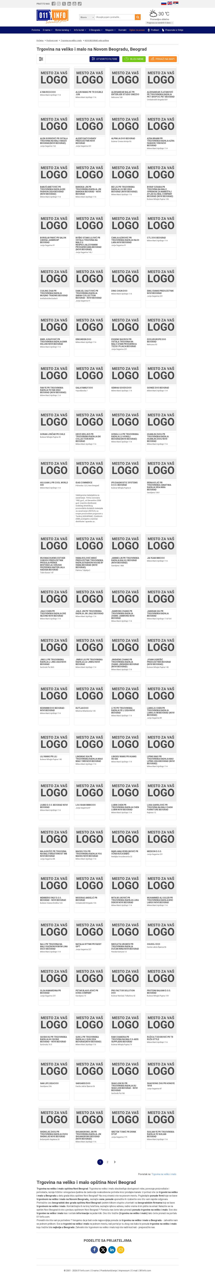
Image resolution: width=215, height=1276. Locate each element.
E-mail (134, 1270)
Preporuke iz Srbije (174, 30)
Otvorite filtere (106, 59)
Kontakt (122, 30)
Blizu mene (136, 59)
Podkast (154, 30)
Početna (36, 30)
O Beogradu (94, 30)
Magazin (109, 30)
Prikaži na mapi (165, 59)
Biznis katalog (62, 30)
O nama (46, 30)
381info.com (145, 1270)
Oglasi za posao (137, 30)
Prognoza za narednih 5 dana (159, 23)
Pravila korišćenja (108, 1270)
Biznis (84, 17)
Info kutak (79, 30)
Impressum (124, 1270)
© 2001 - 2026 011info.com (76, 1270)
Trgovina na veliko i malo (163, 1174)
